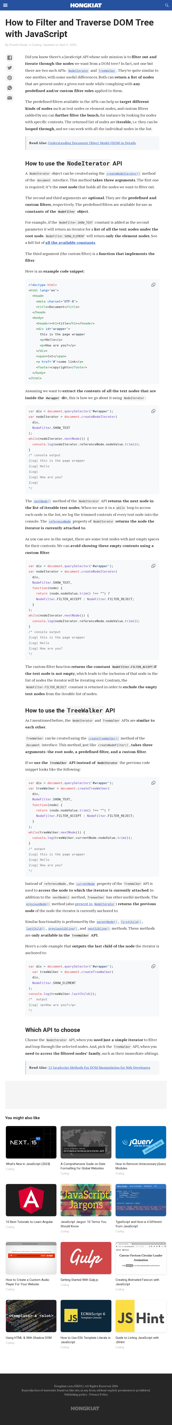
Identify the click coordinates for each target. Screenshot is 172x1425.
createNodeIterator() (123, 173)
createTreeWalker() (104, 738)
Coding (37, 44)
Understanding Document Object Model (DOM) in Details (92, 143)
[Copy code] (153, 284)
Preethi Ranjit (18, 44)
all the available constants (70, 242)
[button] (9, 57)
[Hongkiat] (86, 5)
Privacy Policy (98, 1394)
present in (95, 903)
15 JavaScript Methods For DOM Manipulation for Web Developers (99, 1067)
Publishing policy (75, 1394)
